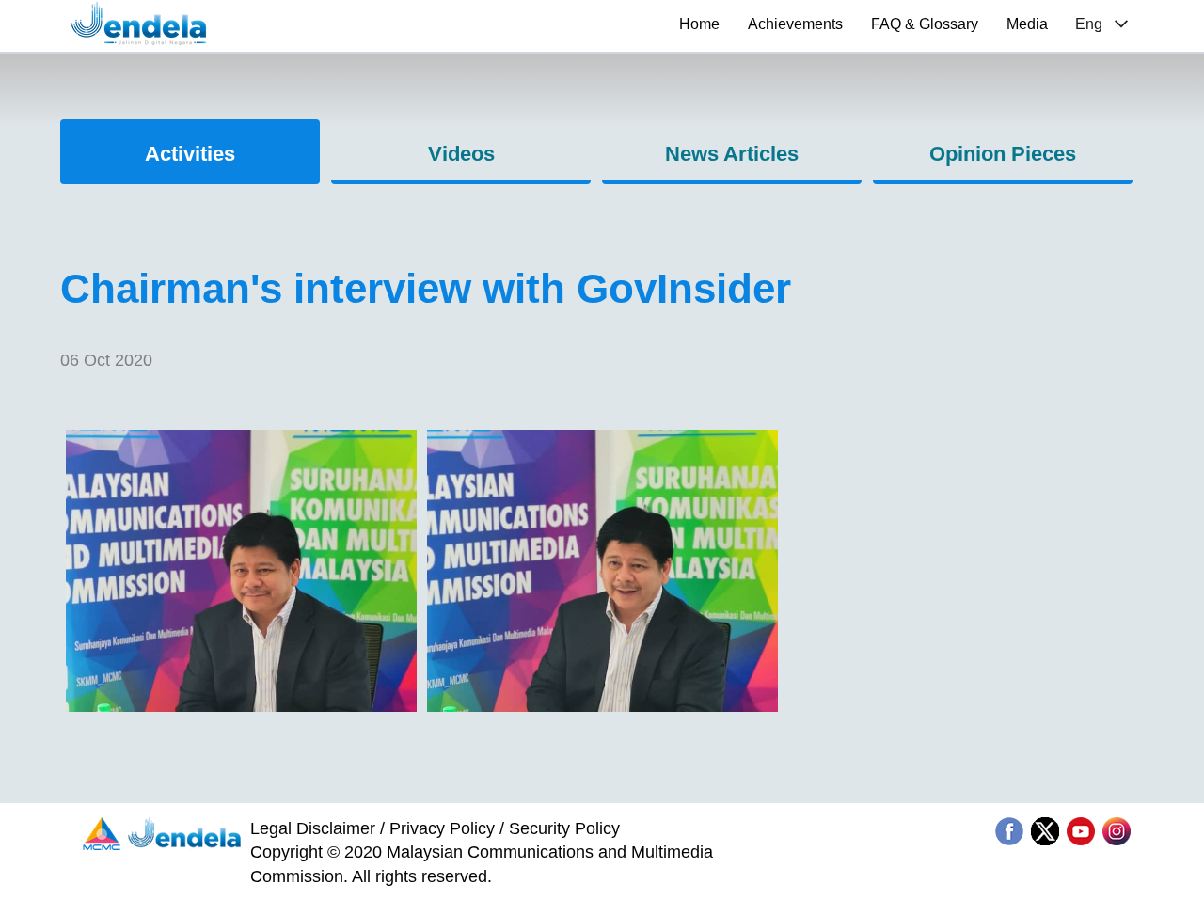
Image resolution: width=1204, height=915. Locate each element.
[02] (241, 707)
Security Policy (564, 828)
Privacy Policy (442, 828)
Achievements (795, 24)
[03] (602, 707)
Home (699, 24)
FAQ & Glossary (924, 24)
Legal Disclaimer (312, 828)
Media (1027, 24)
